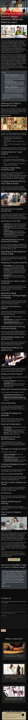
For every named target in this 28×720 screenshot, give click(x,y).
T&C (18, 711)
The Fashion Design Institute (8, 542)
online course (4, 545)
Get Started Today (14, 559)
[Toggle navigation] (24, 5)
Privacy (15, 711)
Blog (4, 711)
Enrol (20, 5)
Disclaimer (22, 711)
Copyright (11, 711)
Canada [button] (6, 5)
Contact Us (12, 5)
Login (16, 5)
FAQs (7, 711)
